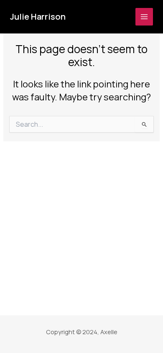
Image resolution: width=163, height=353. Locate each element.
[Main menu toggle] (144, 17)
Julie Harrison (38, 16)
